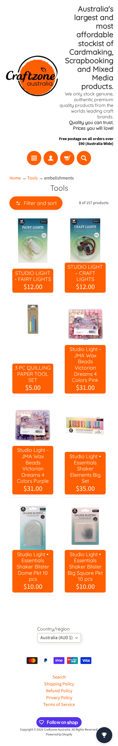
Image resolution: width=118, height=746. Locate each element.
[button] (35, 203)
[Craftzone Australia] (32, 75)
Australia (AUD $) (56, 638)
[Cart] (67, 158)
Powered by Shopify (59, 734)
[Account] (51, 158)
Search (59, 677)
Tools (32, 178)
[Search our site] (84, 158)
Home (15, 178)
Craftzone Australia (57, 729)
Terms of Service (59, 704)
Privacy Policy (59, 698)
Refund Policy (59, 691)
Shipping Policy (59, 684)
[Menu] (34, 158)
